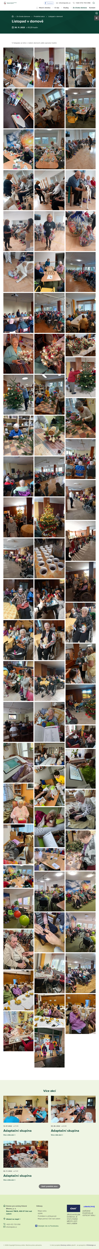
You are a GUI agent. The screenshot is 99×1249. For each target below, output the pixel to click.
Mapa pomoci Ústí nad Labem (49, 1219)
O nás (57, 8)
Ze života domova (80, 8)
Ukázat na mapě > (13, 1219)
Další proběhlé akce (49, 1186)
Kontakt (92, 8)
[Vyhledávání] (93, 3)
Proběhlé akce (39, 16)
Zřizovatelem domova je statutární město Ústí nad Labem (73, 1219)
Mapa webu (42, 1211)
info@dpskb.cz (64, 3)
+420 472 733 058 (83, 3)
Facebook (50, 3)
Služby (66, 8)
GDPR (40, 1213)
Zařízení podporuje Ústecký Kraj (88, 1213)
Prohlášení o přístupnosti (47, 1216)
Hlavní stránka (44, 8)
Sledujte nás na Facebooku (48, 1226)
